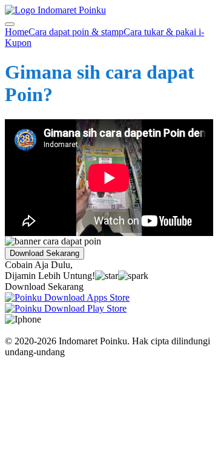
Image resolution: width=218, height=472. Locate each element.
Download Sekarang (44, 253)
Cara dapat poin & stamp (76, 32)
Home (16, 32)
